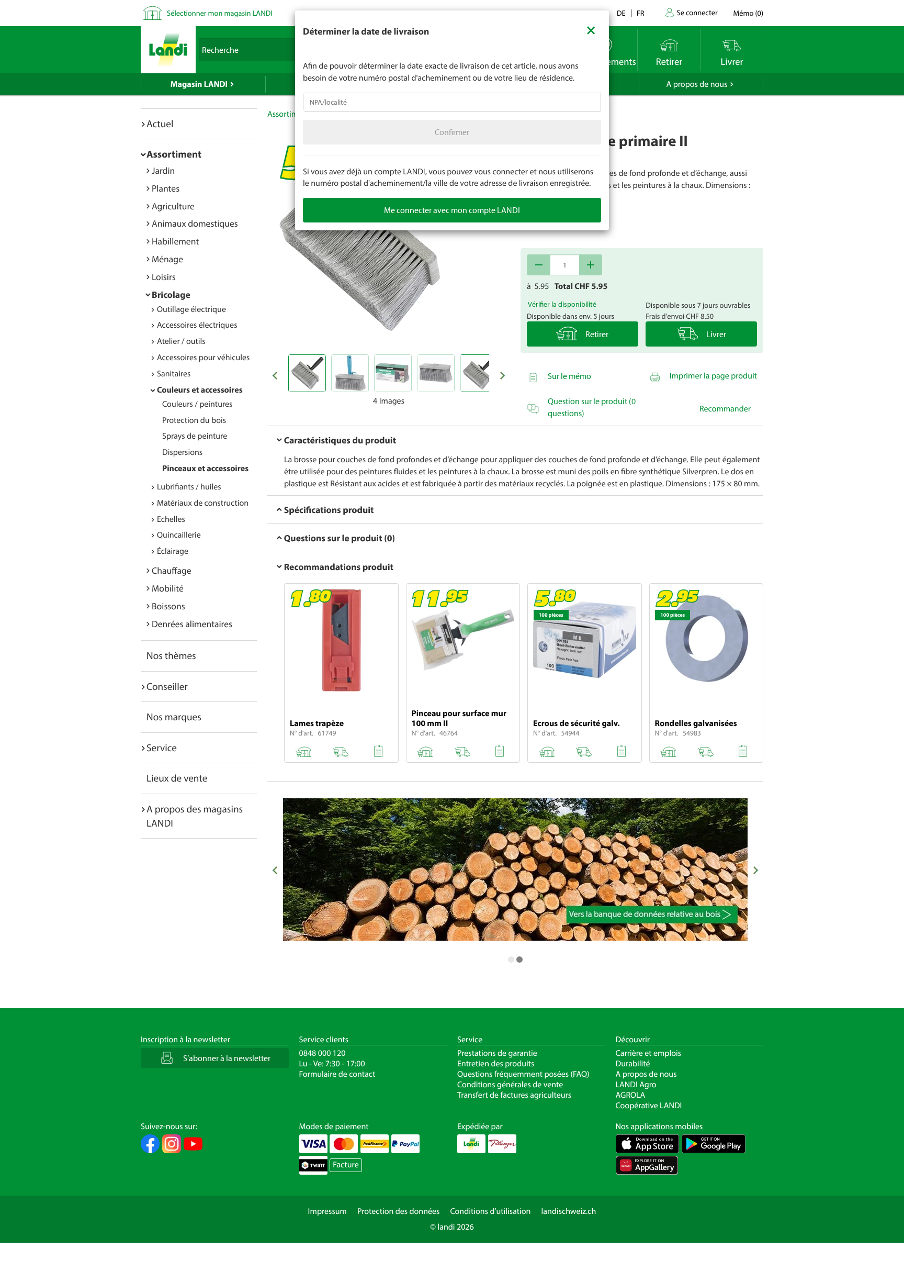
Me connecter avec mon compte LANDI (452, 210)
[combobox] (452, 102)
